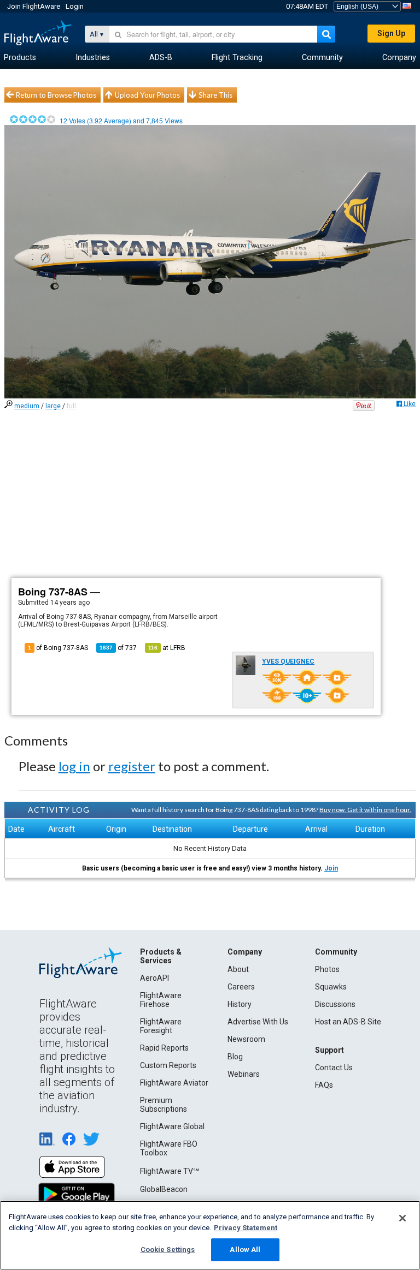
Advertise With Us (258, 1021)
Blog (235, 1056)
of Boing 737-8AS (58, 648)
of (118, 648)
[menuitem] (20, 58)
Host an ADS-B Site (348, 1021)
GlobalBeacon (164, 1189)
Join (331, 868)
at (166, 648)
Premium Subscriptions (163, 1104)
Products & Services (161, 956)
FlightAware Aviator (174, 1082)
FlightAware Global (172, 1126)
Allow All (245, 1249)
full (71, 406)
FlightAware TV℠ (169, 1171)
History (240, 1004)
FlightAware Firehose (161, 1000)
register (131, 766)
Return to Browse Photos (56, 95)
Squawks (331, 986)
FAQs (324, 1085)
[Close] (402, 1218)
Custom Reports (168, 1065)
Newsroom (246, 1039)
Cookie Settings (168, 1249)
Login (75, 6)
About (238, 969)
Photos (327, 969)
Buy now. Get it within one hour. (365, 810)
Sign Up (391, 33)
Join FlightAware (33, 6)
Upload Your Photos (147, 95)
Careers (241, 986)
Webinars (244, 1074)
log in (74, 766)
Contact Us (334, 1067)
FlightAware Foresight (161, 1026)
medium (26, 406)
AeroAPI (154, 978)
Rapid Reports (164, 1048)
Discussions (335, 1004)
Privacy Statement (245, 1228)
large (53, 406)
